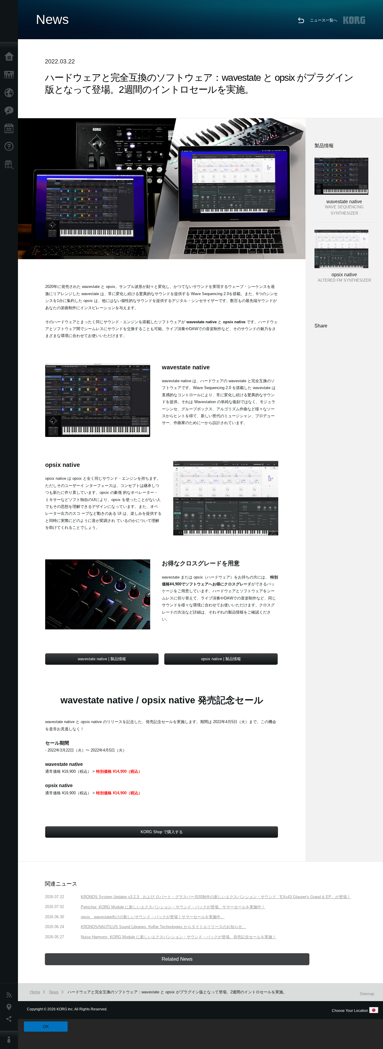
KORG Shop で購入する (162, 832)
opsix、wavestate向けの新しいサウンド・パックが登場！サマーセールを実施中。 (152, 917)
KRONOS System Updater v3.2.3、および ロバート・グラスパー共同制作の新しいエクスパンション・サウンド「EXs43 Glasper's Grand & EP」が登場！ (216, 897)
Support (10, 147)
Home (10, 57)
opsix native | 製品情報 (221, 659)
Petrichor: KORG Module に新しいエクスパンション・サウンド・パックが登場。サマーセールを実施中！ (173, 907)
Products (10, 75)
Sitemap (367, 994)
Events (10, 129)
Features (10, 111)
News (10, 995)
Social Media (10, 1019)
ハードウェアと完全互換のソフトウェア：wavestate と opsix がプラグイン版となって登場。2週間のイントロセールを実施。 (177, 992)
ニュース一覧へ (323, 20)
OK (46, 1026)
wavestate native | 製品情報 (102, 659)
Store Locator (10, 165)
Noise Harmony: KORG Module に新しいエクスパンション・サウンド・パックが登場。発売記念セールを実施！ (178, 937)
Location (10, 1007)
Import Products (10, 93)
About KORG (10, 1040)
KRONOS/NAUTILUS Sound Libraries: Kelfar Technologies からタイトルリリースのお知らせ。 (163, 926)
